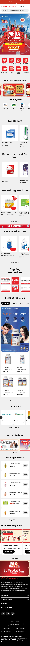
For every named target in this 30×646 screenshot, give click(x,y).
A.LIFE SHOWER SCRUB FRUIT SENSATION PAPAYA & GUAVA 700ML (16, 511)
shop (25, 465)
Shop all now (15, 221)
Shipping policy (6, 631)
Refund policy (20, 631)
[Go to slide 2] (15, 452)
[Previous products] (4, 137)
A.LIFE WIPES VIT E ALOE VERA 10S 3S (15, 501)
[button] (1, 6)
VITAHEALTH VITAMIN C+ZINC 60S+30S (7, 391)
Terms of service (21, 628)
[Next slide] (27, 90)
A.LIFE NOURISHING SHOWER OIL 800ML (15, 463)
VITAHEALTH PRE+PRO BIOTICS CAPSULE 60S (22, 368)
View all (14, 559)
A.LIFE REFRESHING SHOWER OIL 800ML (15, 473)
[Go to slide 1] (13, 452)
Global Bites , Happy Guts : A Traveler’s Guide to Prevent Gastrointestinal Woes (12, 546)
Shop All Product (14, 520)
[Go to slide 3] (16, 452)
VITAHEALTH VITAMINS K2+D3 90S (7, 368)
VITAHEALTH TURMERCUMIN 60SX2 (21, 391)
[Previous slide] (2, 90)
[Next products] (25, 137)
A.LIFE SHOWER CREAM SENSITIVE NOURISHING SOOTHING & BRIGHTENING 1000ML (16, 482)
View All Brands (14, 427)
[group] (5, 106)
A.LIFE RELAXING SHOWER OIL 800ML (16, 492)
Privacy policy (5, 628)
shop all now (14, 401)
